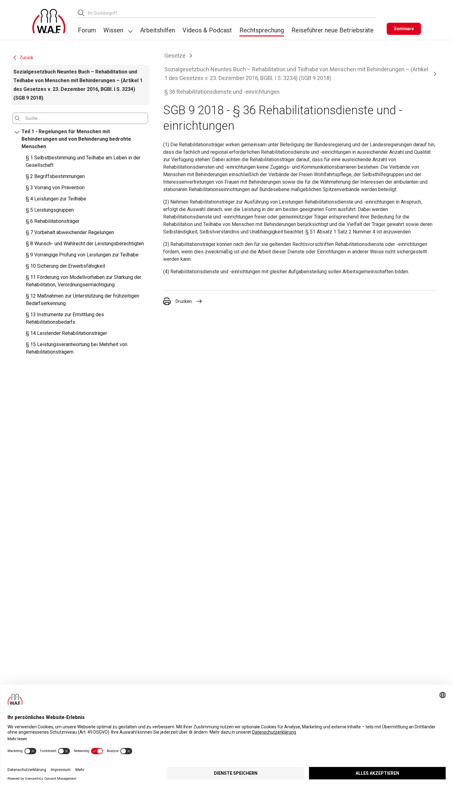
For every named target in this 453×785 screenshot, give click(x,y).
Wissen (113, 30)
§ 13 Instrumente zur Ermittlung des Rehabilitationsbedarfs (65, 318)
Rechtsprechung (261, 30)
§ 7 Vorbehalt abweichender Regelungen (70, 232)
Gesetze (175, 55)
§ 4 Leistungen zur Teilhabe (56, 199)
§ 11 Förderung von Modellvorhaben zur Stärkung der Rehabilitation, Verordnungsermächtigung (83, 281)
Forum (87, 30)
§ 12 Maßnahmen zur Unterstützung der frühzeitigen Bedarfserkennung (82, 299)
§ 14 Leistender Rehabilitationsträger (66, 333)
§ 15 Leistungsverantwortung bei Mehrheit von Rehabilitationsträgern (76, 348)
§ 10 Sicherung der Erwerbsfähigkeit (65, 266)
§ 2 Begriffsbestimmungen (55, 176)
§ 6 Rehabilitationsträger (52, 221)
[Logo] (48, 21)
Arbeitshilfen (157, 30)
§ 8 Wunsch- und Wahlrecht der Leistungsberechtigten (85, 244)
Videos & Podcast (207, 30)
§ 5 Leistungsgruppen (50, 210)
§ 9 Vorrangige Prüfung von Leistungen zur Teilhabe (82, 255)
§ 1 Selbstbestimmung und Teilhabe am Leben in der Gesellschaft (83, 161)
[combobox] (232, 13)
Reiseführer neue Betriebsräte (332, 30)
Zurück (26, 57)
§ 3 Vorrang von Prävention (55, 187)
